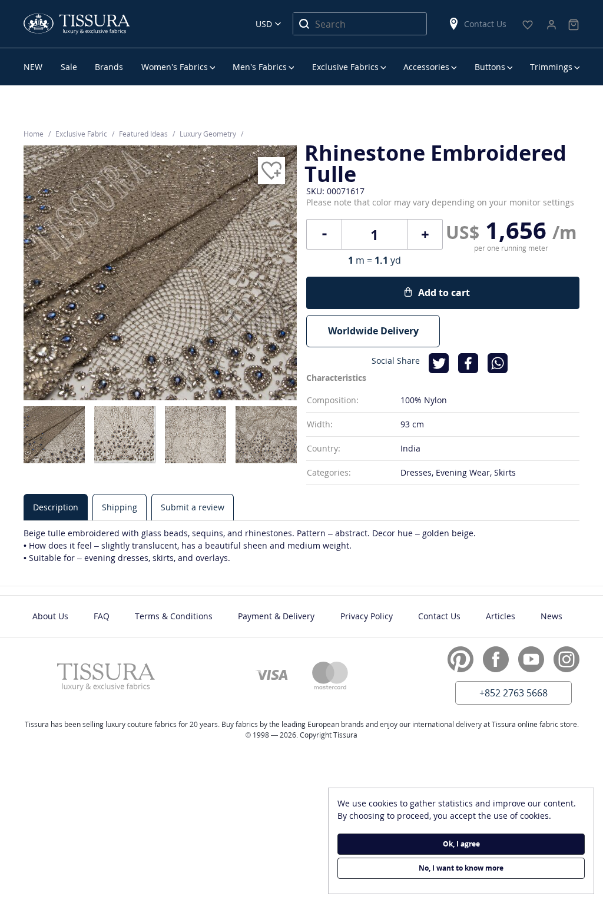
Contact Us (485, 23)
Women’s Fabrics (174, 66)
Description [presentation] (55, 507)
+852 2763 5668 (513, 692)
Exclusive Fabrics (345, 66)
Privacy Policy (366, 616)
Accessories (426, 66)
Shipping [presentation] (119, 507)
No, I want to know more (461, 868)
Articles (500, 616)
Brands (109, 66)
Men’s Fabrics (260, 66)
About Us (50, 616)
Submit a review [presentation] (192, 507)
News (551, 616)
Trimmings (551, 66)
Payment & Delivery (276, 616)
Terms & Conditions (174, 616)
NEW (33, 66)
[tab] (56, 507)
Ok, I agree (461, 844)
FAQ (102, 616)
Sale (69, 66)
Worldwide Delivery (373, 330)
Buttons (490, 66)
